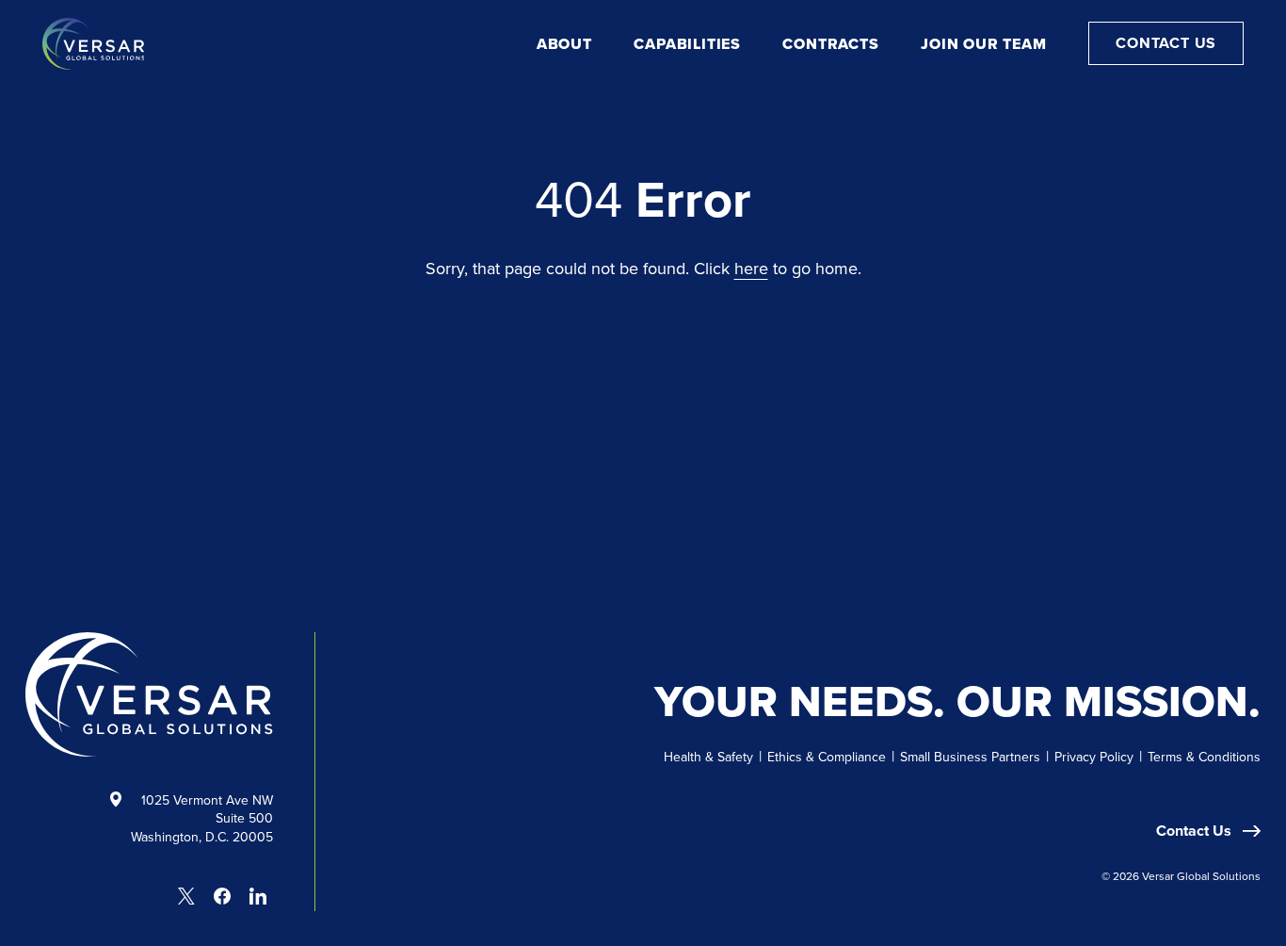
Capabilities (687, 44)
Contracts (830, 44)
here (751, 268)
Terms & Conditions (1204, 756)
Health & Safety (708, 756)
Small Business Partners (970, 756)
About (564, 44)
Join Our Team (983, 44)
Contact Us (1166, 43)
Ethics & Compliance (826, 756)
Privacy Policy (1093, 756)
